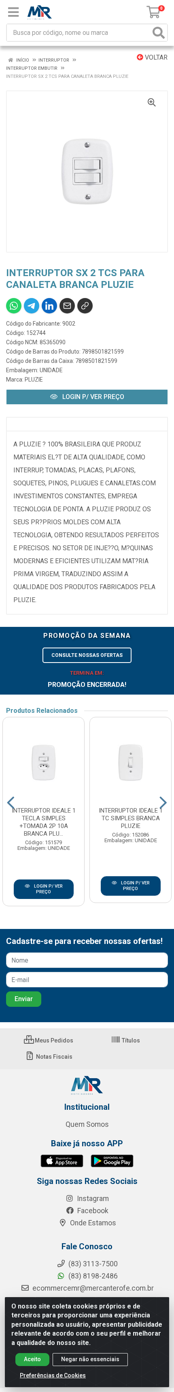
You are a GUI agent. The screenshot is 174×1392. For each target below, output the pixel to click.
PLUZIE (34, 379)
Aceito (32, 1359)
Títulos (130, 1040)
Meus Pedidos (53, 1040)
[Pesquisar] (158, 32)
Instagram (92, 1199)
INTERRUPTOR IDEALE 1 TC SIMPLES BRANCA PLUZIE (131, 818)
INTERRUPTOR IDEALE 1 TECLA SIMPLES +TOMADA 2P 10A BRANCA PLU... (44, 822)
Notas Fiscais (53, 1056)
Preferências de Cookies (53, 1375)
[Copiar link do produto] (85, 305)
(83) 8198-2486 (92, 1276)
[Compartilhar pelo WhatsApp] (13, 305)
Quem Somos (87, 1124)
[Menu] (13, 12)
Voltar (155, 57)
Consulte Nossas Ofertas (87, 655)
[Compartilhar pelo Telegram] (31, 305)
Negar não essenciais (90, 1359)
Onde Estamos (92, 1223)
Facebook (92, 1211)
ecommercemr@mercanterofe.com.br (93, 1288)
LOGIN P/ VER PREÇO (92, 397)
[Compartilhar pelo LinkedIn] (49, 305)
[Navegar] (10, 803)
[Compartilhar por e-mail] (67, 305)
